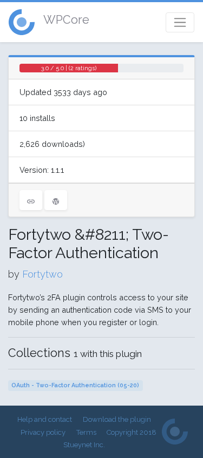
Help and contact (44, 419)
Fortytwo (42, 274)
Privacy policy (43, 432)
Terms (86, 432)
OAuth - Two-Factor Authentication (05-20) (75, 385)
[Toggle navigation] (180, 22)
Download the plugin (117, 419)
